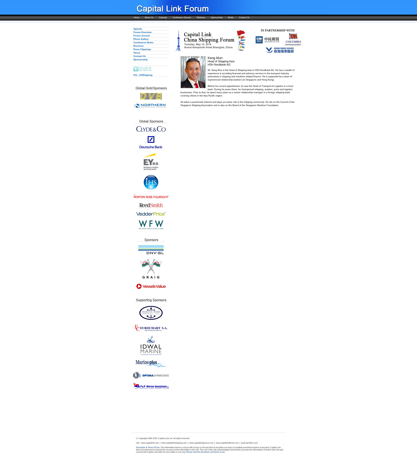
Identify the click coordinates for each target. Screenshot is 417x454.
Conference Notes (143, 42)
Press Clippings (142, 49)
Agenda (137, 28)
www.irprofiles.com (249, 443)
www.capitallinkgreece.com (201, 443)
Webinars (201, 17)
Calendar (163, 17)
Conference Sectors (182, 17)
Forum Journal (141, 35)
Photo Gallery (141, 39)
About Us (149, 17)
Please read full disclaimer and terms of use (205, 452)
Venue (136, 52)
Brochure (138, 46)
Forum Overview (142, 32)
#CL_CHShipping (142, 75)
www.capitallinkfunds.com (227, 443)
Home (136, 17)
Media (231, 17)
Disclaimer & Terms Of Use (148, 447)
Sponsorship (217, 17)
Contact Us (244, 17)
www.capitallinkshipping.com (174, 443)
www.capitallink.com (150, 443)
